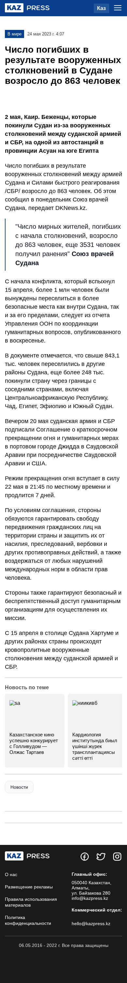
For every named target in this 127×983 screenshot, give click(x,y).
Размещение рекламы (29, 886)
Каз (101, 8)
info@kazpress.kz (90, 898)
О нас (11, 874)
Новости (19, 787)
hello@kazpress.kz (91, 923)
